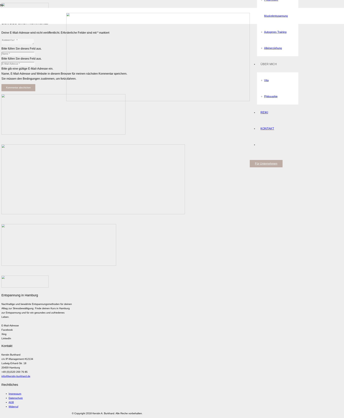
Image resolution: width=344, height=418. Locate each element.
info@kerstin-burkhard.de (15, 376)
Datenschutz (16, 398)
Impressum (15, 393)
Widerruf (13, 406)
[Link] (158, 100)
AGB (11, 402)
